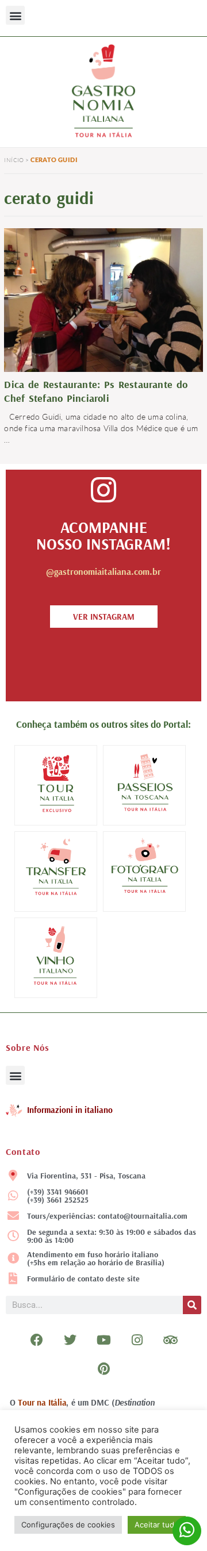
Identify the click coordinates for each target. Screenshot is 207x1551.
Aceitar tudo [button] (157, 1524)
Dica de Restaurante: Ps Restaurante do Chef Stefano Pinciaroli (95, 391)
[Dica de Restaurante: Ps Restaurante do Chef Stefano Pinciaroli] (103, 301)
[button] (15, 15)
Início (14, 160)
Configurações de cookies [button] (68, 1524)
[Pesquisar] (192, 1305)
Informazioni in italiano (70, 1109)
